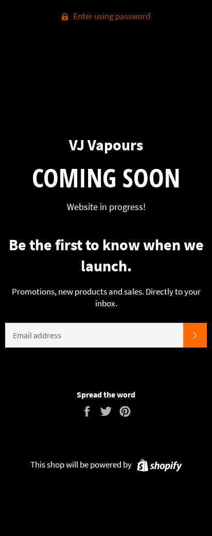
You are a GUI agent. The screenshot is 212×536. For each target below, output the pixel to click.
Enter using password (111, 16)
